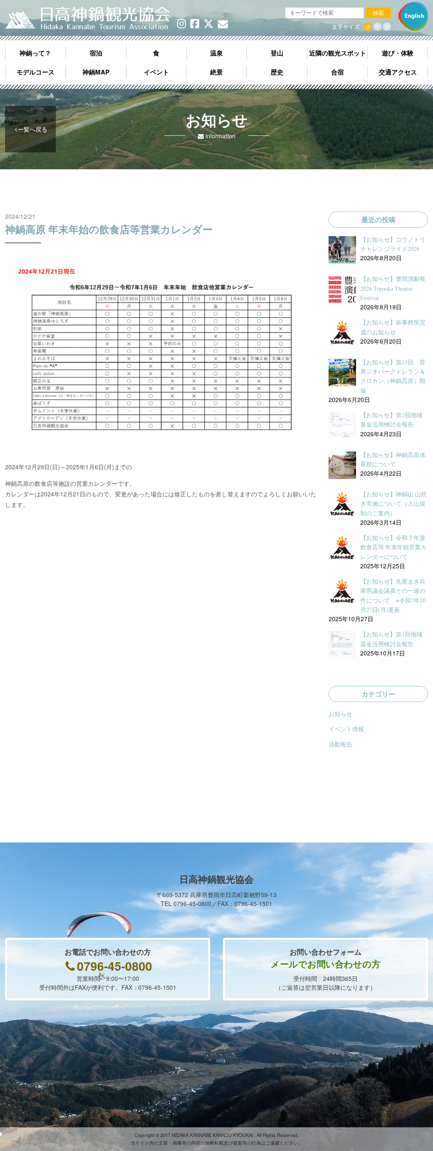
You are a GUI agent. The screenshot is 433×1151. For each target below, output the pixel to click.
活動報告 (340, 744)
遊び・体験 (398, 53)
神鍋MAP (96, 72)
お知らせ (340, 713)
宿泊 (96, 53)
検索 (378, 13)
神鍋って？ (35, 53)
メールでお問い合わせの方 (326, 963)
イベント (156, 72)
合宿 (337, 72)
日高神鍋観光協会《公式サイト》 (87, 18)
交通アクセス (398, 72)
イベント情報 (346, 728)
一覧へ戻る (32, 129)
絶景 (216, 72)
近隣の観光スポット (337, 53)
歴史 (277, 72)
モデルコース (35, 72)
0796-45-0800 (114, 966)
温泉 (216, 53)
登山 (277, 53)
